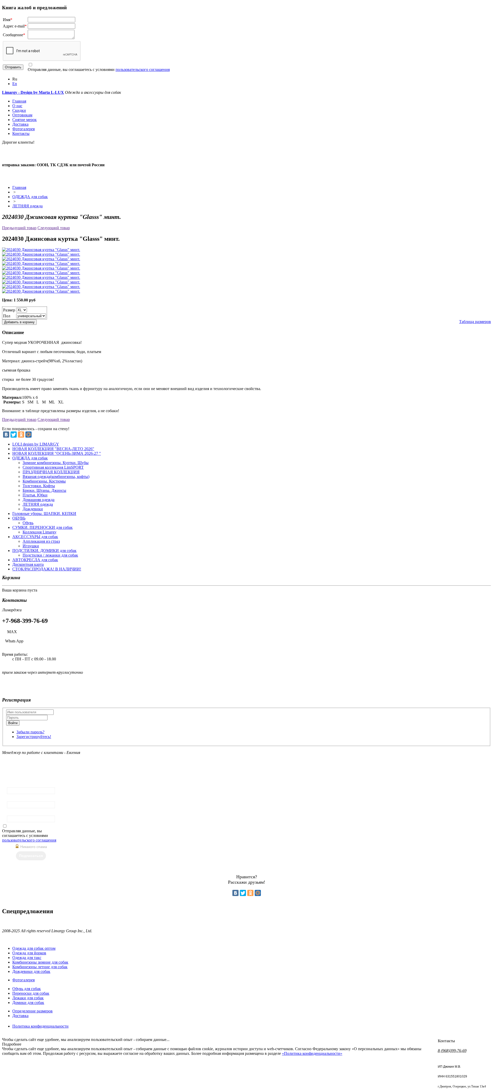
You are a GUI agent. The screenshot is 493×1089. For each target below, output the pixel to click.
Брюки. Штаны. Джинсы (44, 490)
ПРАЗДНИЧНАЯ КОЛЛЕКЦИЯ (51, 472)
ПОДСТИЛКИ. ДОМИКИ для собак (44, 550)
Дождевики (33, 509)
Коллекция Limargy (39, 532)
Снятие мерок (24, 119)
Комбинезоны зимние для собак (40, 962)
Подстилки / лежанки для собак (50, 555)
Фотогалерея (23, 129)
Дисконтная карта (28, 564)
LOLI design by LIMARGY (35, 444)
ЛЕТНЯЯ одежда (27, 206)
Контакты (21, 133)
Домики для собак (28, 1002)
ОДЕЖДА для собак (30, 197)
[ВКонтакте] (6, 434)
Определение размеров (32, 1011)
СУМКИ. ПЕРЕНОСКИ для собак (42, 527)
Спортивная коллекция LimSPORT (53, 467)
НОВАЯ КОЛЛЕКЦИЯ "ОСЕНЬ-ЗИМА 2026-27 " (56, 453)
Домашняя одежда (38, 499)
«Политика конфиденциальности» (312, 1053)
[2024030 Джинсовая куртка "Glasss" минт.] (41, 249)
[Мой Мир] (28, 434)
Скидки (19, 110)
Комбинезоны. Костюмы (44, 481)
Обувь (28, 523)
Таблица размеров (475, 321)
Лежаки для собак (28, 998)
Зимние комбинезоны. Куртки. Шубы (56, 462)
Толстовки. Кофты (39, 486)
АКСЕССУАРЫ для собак (35, 536)
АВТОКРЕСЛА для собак (35, 560)
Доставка (20, 124)
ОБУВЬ (18, 518)
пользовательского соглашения (143, 69)
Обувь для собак (26, 988)
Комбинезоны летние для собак (40, 967)
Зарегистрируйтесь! (33, 736)
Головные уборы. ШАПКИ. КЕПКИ (44, 513)
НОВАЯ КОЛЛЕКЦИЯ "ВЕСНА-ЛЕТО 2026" (53, 449)
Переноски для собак (30, 993)
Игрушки (31, 546)
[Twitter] (14, 434)
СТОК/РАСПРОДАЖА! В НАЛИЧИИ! (46, 569)
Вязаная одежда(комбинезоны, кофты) (56, 476)
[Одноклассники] (21, 434)
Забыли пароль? (30, 732)
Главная (19, 101)
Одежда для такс (26, 957)
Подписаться (31, 856)
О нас (17, 106)
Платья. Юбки (35, 495)
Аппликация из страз (41, 541)
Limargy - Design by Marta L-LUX (33, 92)
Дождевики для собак (31, 971)
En (14, 83)
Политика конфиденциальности (40, 1026)
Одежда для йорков (29, 953)
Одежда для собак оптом (33, 948)
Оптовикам (22, 115)
